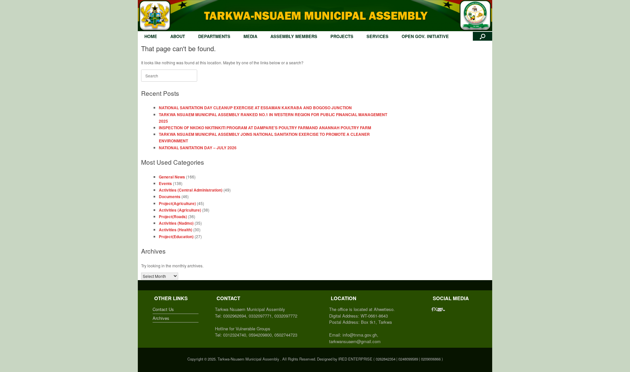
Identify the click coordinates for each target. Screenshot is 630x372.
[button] (482, 36)
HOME (150, 36)
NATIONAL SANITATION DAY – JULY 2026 (198, 148)
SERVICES (377, 36)
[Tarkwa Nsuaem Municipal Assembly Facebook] (432, 309)
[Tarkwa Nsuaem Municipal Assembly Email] (439, 309)
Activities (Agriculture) (180, 210)
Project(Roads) (173, 216)
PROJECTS (341, 36)
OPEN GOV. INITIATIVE (425, 36)
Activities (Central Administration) (190, 190)
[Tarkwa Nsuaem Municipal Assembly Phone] (443, 309)
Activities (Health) (175, 230)
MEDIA (250, 36)
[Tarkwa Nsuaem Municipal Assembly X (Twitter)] (435, 309)
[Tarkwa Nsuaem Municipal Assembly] (315, 15)
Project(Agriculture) (177, 203)
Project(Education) (176, 236)
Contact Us (163, 309)
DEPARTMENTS (214, 36)
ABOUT (177, 36)
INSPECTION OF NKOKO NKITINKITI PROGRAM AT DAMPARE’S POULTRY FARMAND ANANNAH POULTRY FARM (265, 128)
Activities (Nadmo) (176, 223)
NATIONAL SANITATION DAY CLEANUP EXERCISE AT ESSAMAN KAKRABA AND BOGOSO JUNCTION (255, 108)
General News (172, 177)
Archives (161, 318)
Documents (169, 196)
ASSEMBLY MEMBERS (293, 36)
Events (165, 183)
